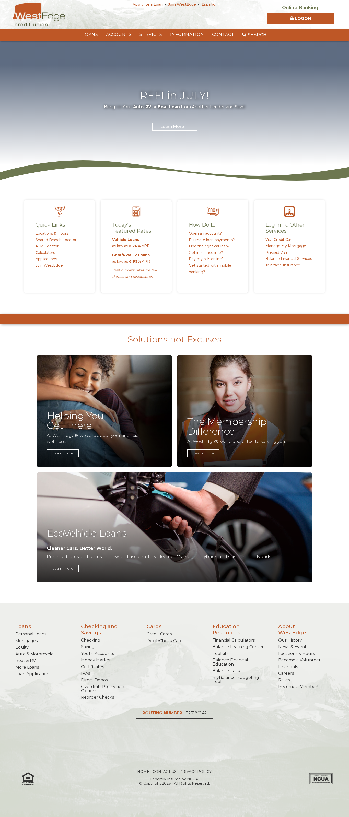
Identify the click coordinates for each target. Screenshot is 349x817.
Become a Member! (298, 686)
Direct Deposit (95, 680)
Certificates (92, 666)
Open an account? (205, 233)
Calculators (45, 252)
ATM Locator (47, 246)
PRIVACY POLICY (196, 771)
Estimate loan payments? (212, 240)
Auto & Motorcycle (34, 654)
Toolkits (220, 653)
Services (150, 34)
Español (208, 4)
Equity (22, 647)
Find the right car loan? (209, 246)
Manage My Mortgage (285, 246)
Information (187, 34)
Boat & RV (25, 660)
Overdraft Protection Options (102, 688)
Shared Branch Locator (56, 240)
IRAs (85, 673)
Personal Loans (30, 634)
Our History (290, 640)
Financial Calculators (234, 640)
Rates (284, 680)
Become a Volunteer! (299, 660)
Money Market (96, 660)
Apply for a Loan (148, 4)
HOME (143, 771)
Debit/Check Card (165, 640)
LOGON (302, 18)
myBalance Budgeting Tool (236, 679)
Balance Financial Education (230, 662)
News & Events (293, 646)
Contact (223, 34)
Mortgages (26, 640)
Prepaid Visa (276, 252)
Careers (286, 673)
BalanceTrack (226, 670)
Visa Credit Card (279, 239)
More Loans (27, 667)
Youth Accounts (97, 653)
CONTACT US (165, 771)
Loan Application (32, 673)
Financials (288, 666)
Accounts (119, 34)
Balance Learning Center (238, 646)
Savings (88, 646)
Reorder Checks (97, 697)
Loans (90, 34)
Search (257, 34)
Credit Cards (159, 634)
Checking (90, 640)
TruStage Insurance (282, 265)
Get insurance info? (206, 252)
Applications (46, 259)
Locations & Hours (52, 233)
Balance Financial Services (288, 258)
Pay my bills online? (206, 259)
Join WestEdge (182, 4)
